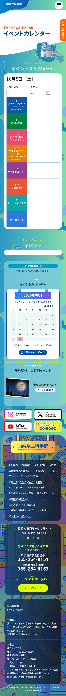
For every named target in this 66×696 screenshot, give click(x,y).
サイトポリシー (45, 510)
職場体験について (46, 493)
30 (13, 339)
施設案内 (25, 465)
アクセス (52, 470)
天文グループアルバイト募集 (23, 476)
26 (33, 334)
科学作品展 (39, 465)
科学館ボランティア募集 (21, 493)
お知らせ (40, 470)
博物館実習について (19, 498)
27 (39, 334)
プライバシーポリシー (20, 515)
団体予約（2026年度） (20, 470)
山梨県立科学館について (21, 510)
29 (53, 334)
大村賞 (52, 465)
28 (46, 334)
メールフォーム (33, 588)
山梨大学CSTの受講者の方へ (23, 504)
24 (20, 334)
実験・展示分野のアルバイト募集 (25, 481)
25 (26, 334)
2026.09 (48, 306)
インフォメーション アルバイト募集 (27, 487)
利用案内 (13, 465)
